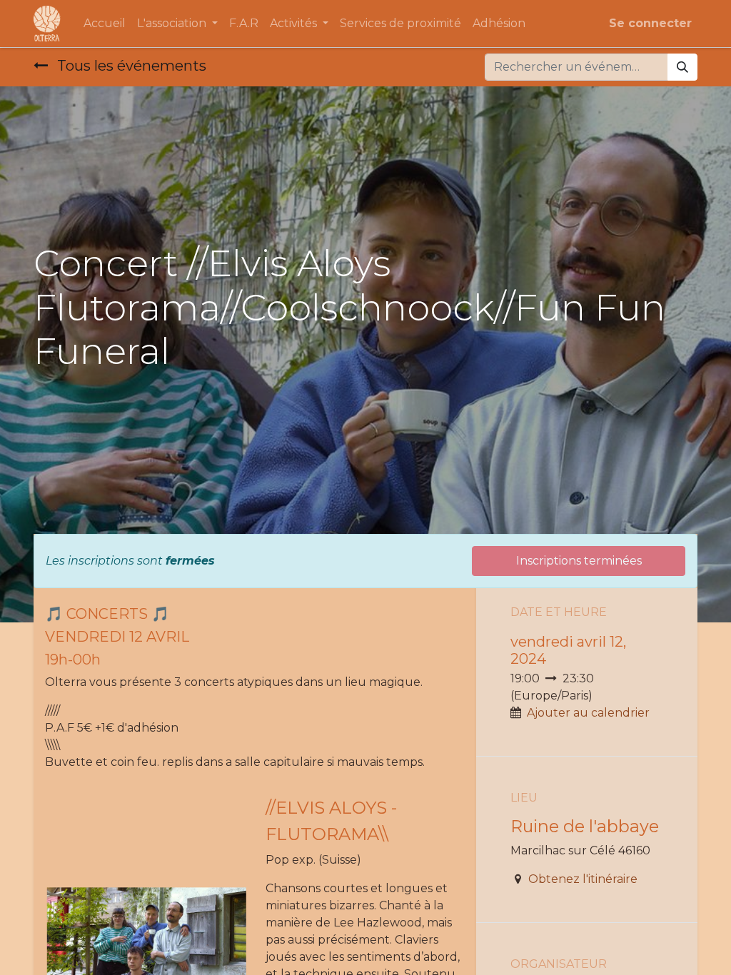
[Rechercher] (682, 67)
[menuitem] (104, 23)
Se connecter (650, 23)
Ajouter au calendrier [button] (588, 712)
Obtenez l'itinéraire (582, 879)
